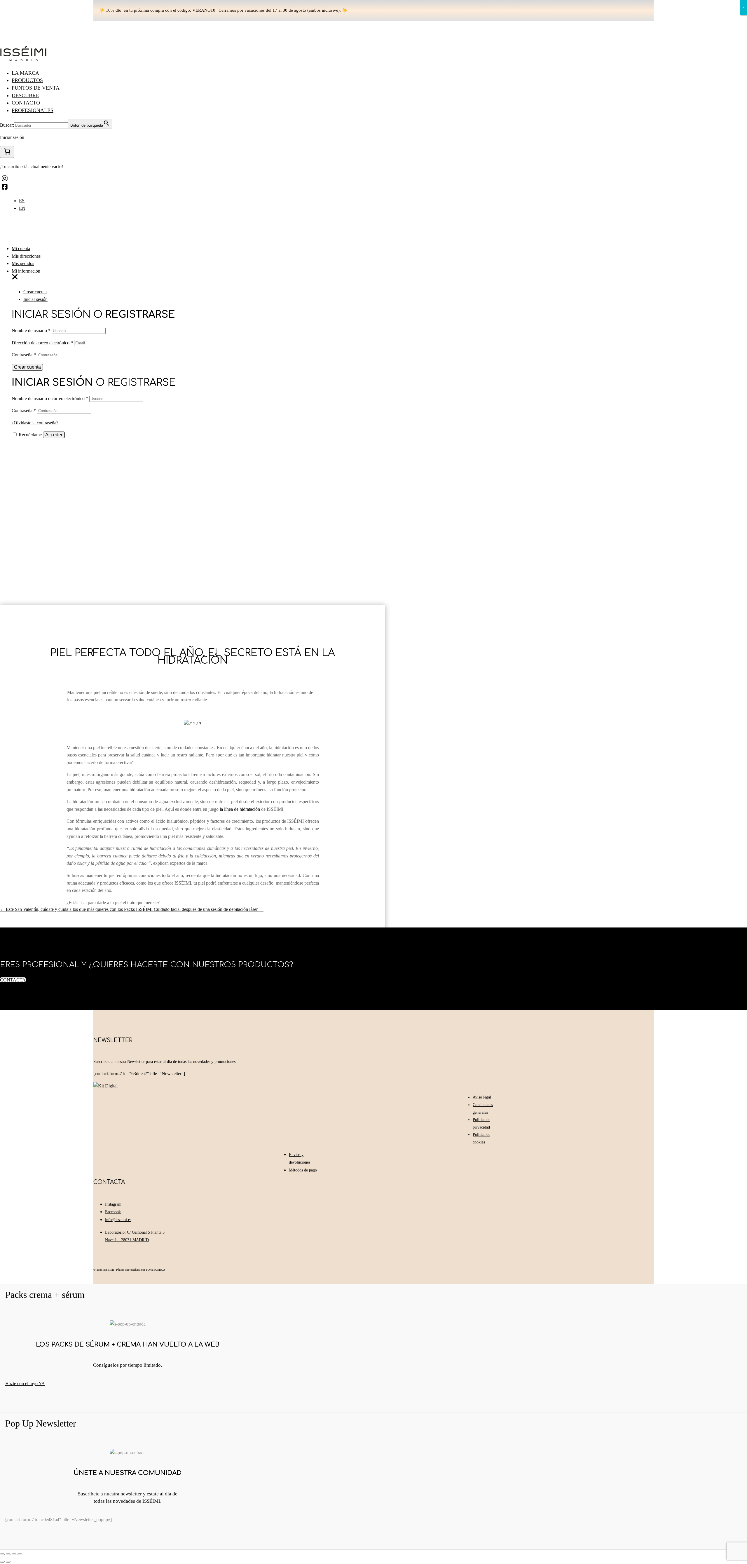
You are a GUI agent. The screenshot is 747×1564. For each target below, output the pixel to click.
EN (22, 208)
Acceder (53, 434)
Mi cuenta (21, 248)
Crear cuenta (35, 291)
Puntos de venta (36, 88)
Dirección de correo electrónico (42, 342)
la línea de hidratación (240, 809)
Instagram (113, 1204)
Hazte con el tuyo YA (25, 1383)
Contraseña (24, 354)
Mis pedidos (23, 263)
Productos (27, 80)
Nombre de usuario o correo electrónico (50, 398)
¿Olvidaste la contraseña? (35, 422)
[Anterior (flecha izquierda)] (2, 1562)
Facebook (113, 1212)
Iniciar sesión (35, 299)
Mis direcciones (26, 256)
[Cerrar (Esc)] (2, 1554)
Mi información (26, 270)
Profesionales (32, 110)
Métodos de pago (303, 1170)
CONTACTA (13, 979)
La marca (25, 73)
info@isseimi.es (118, 1220)
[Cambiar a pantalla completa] (14, 1554)
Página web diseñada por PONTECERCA (140, 1269)
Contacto (26, 103)
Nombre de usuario (31, 330)
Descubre (25, 95)
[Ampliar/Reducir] (20, 1554)
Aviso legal (482, 1097)
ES (22, 200)
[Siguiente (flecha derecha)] (8, 1562)
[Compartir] (8, 1554)
